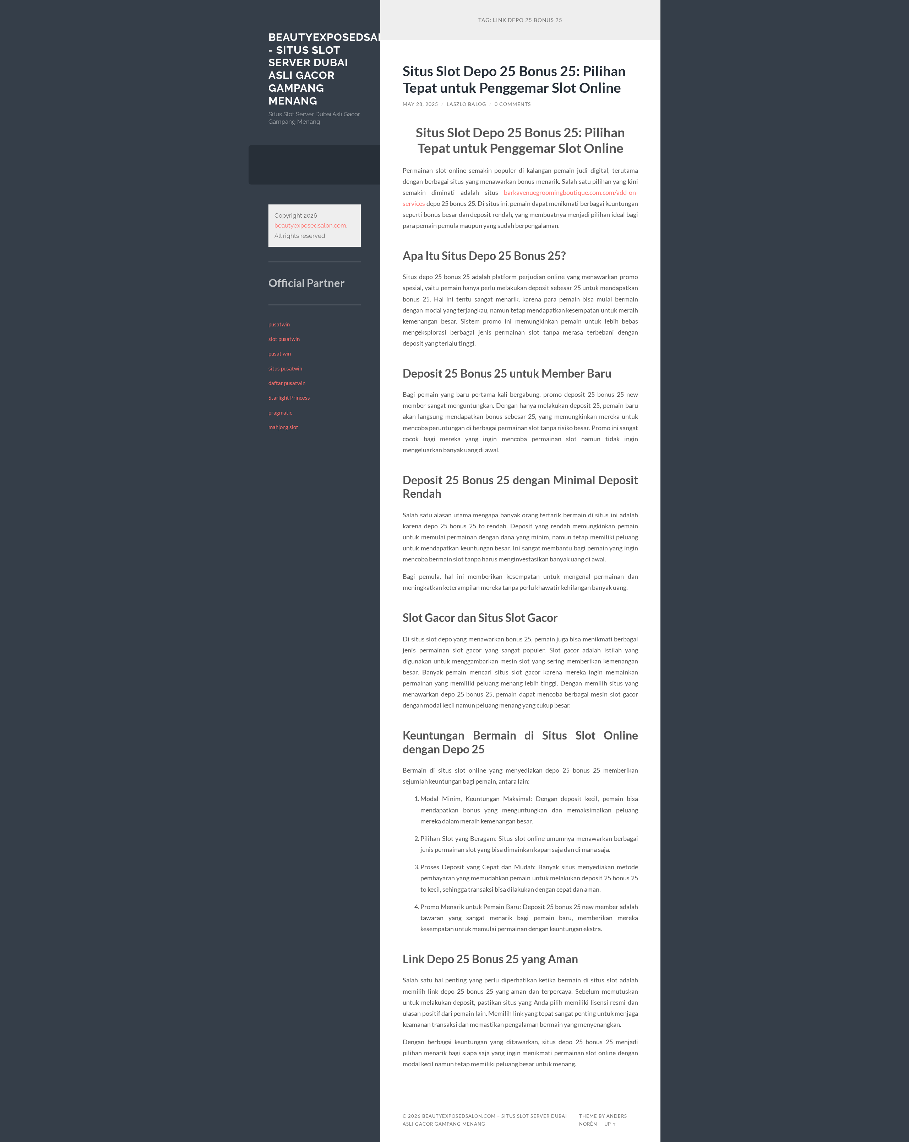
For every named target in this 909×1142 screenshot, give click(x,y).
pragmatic (280, 412)
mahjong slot (283, 427)
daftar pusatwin (286, 383)
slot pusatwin (284, 339)
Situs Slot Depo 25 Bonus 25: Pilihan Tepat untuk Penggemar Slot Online (514, 79)
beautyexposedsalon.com (310, 225)
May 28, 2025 (420, 104)
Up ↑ (610, 1124)
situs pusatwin (285, 368)
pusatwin (279, 324)
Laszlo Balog (466, 104)
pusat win (279, 353)
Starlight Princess (289, 397)
